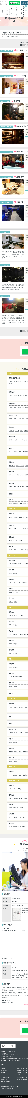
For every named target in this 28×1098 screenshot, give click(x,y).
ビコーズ (19, 202)
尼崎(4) (23, 486)
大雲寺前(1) (20, 634)
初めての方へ (11, 11)
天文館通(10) (12, 732)
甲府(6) (10, 807)
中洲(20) (11, 707)
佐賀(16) (11, 761)
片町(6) (8, 36)
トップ (2, 11)
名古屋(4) (21, 517)
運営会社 (21, 11)
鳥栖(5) (15, 761)
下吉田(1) (15, 807)
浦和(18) (22, 395)
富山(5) (10, 826)
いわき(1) (20, 582)
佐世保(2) (25, 751)
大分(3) (10, 742)
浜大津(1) (15, 503)
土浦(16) (17, 440)
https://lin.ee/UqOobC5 (14, 1060)
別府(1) (15, 742)
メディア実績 (4, 1075)
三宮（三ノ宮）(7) (17, 486)
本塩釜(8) (20, 563)
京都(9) (18, 465)
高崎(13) (16, 451)
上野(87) (11, 381)
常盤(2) (10, 634)
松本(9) (15, 789)
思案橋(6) (11, 751)
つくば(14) (22, 440)
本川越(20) (16, 395)
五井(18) (24, 407)
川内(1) (22, 732)
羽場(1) (22, 550)
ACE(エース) (21, 75)
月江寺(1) (21, 807)
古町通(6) (16, 798)
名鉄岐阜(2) (17, 550)
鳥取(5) (10, 653)
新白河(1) (25, 582)
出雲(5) (15, 644)
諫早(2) (20, 751)
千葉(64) (11, 407)
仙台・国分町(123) (13, 563)
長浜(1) (10, 503)
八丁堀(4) (21, 615)
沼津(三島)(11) (17, 528)
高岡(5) (15, 826)
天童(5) (15, 573)
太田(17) (11, 451)
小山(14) (17, 430)
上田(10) (11, 789)
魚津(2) (23, 826)
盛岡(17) (11, 601)
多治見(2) (11, 550)
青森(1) (10, 592)
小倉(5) (21, 707)
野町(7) (3, 36)
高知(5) (10, 667)
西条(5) (15, 676)
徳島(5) (10, 686)
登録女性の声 (4, 1079)
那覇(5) (15, 775)
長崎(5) (16, 751)
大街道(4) (19, 676)
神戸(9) (10, 486)
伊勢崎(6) (25, 451)
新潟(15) (11, 798)
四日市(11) (11, 540)
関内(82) (11, 419)
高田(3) (25, 798)
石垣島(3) (19, 775)
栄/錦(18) (16, 517)
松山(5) (10, 775)
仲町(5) (21, 798)
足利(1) (26, 430)
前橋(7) (20, 451)
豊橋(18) (11, 517)
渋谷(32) (11, 384)
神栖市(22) (11, 440)
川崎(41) (16, 419)
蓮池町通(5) (16, 667)
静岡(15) (11, 528)
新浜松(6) (24, 528)
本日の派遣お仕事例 (5, 1077)
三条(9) (22, 465)
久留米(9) (16, 707)
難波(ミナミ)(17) (13, 475)
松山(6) (10, 676)
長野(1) (20, 789)
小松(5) (17, 36)
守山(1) (20, 503)
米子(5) (15, 653)
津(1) (20, 540)
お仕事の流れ (7, 11)
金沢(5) (12, 36)
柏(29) (15, 407)
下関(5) (10, 625)
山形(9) (10, 573)
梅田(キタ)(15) (20, 475)
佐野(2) (21, 430)
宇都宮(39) (11, 430)
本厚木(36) (21, 419)
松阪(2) (16, 540)
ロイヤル (17, 101)
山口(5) (15, 625)
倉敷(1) (15, 634)
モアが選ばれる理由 (16, 11)
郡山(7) (15, 582)
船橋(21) (20, 407)
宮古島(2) (25, 775)
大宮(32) (11, 395)
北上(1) (15, 601)
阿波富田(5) (16, 686)
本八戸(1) (15, 592)
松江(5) (10, 644)
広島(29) (11, 615)
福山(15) (16, 615)
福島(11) (11, 582)
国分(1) (18, 732)
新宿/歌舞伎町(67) (18, 381)
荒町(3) (19, 826)
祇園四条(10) (12, 465)
